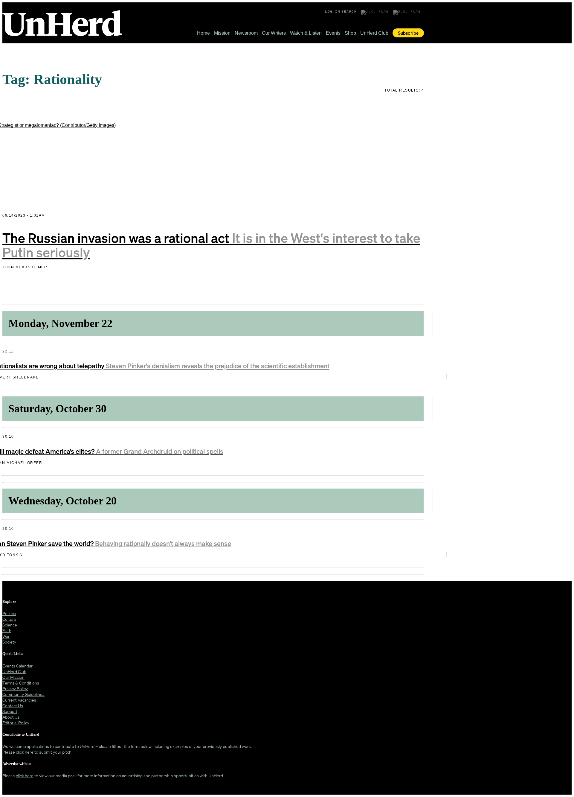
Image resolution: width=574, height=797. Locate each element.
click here (24, 752)
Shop (350, 33)
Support (9, 711)
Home (203, 33)
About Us (11, 717)
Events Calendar (17, 666)
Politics (9, 613)
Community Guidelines (23, 694)
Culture (9, 619)
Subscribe (408, 33)
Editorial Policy (15, 722)
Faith (6, 630)
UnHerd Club (374, 33)
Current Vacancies (19, 700)
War (6, 636)
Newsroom (246, 33)
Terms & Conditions (20, 683)
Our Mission (13, 677)
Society (9, 642)
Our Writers (274, 33)
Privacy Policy (15, 688)
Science (9, 625)
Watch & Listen (306, 33)
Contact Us (12, 705)
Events (333, 33)
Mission (222, 33)
